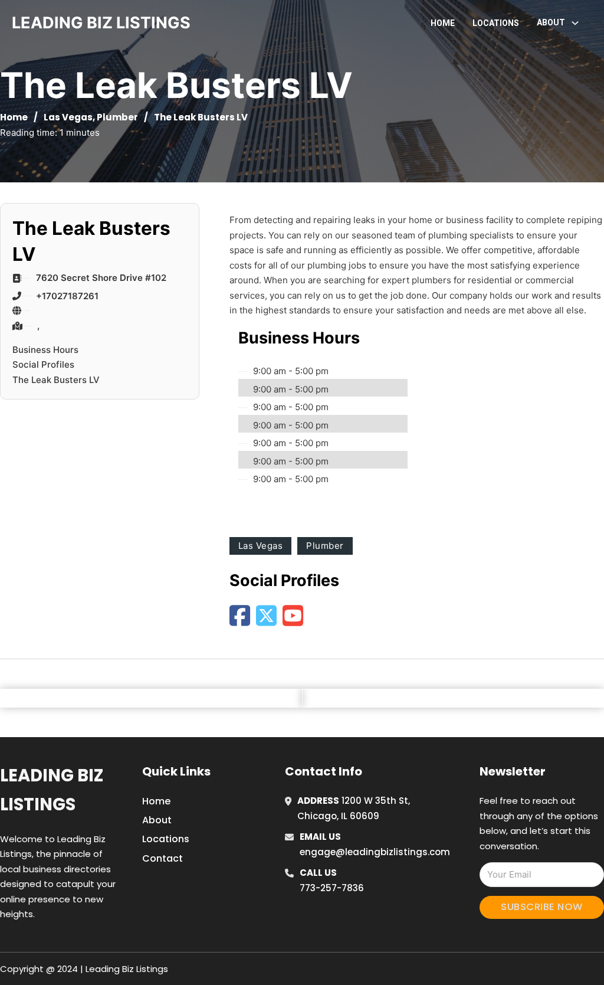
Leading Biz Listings (51, 790)
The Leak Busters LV (56, 379)
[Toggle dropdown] (575, 23)
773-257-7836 (332, 888)
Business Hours (45, 349)
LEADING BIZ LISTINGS (101, 22)
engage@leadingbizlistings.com (375, 852)
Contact (162, 858)
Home (443, 23)
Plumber (117, 117)
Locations (495, 23)
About (157, 820)
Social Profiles (43, 364)
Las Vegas (68, 117)
